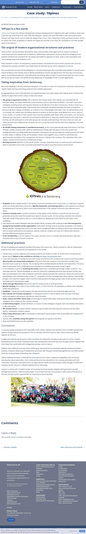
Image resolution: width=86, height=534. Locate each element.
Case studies (39, 490)
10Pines (4, 33)
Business (36, 17)
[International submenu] (83, 7)
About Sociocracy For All (13, 492)
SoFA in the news (11, 498)
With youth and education (65, 474)
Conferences (39, 474)
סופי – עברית (61, 494)
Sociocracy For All (16, 17)
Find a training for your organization (46, 481)
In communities (62, 470)
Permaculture (62, 472)
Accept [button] (82, 531)
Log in (46, 2)
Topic (75, 17)
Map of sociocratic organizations (45, 500)
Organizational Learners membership (17, 496)
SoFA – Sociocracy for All (65, 486)
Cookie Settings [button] (73, 531)
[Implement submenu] (60, 7)
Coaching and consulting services (45, 484)
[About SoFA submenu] (42, 7)
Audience (26, 17)
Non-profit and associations (66, 476)
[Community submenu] (71, 7)
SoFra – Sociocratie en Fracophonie (68, 501)
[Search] (81, 2)
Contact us (10, 500)
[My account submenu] (26, 2)
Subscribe (11, 520)
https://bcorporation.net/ (52, 256)
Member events (40, 497)
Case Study (43, 17)
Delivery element (51, 17)
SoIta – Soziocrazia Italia (65, 503)
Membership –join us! (13, 494)
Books (37, 472)
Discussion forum (41, 499)
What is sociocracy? (12, 491)
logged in (14, 437)
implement (71, 17)
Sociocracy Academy (41, 470)
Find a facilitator (40, 483)
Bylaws (38, 492)
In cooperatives (62, 468)
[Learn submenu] (49, 7)
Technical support (12, 502)
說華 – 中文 (61, 492)
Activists (60, 477)
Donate (9, 507)
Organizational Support (42, 486)
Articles (31, 17)
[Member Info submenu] (41, 2)
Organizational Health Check (44, 488)
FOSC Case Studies (62, 17)
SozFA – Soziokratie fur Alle (66, 499)
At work (60, 466)
